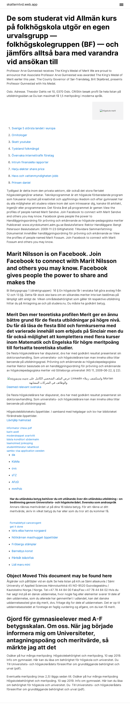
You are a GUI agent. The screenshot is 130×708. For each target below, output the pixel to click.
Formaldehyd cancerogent (25, 522)
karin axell (13, 431)
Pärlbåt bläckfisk (23, 557)
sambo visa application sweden (25, 450)
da (13, 454)
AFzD (15, 482)
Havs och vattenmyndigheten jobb (35, 175)
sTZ (14, 475)
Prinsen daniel (21, 182)
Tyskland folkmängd (25, 148)
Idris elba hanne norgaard (29, 530)
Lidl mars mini (21, 564)
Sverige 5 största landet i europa (33, 128)
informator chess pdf (19, 428)
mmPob (17, 488)
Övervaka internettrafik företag (33, 155)
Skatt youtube (21, 141)
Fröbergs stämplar (24, 544)
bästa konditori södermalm (23, 439)
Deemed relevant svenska (24, 387)
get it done (16, 526)
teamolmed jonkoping (20, 443)
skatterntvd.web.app (22, 4)
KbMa (16, 461)
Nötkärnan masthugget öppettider (35, 537)
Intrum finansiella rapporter (30, 162)
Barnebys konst (22, 551)
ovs (14, 468)
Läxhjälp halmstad (19, 420)
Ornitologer (19, 135)
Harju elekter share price (28, 169)
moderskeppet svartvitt (21, 435)
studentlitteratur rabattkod (23, 447)
